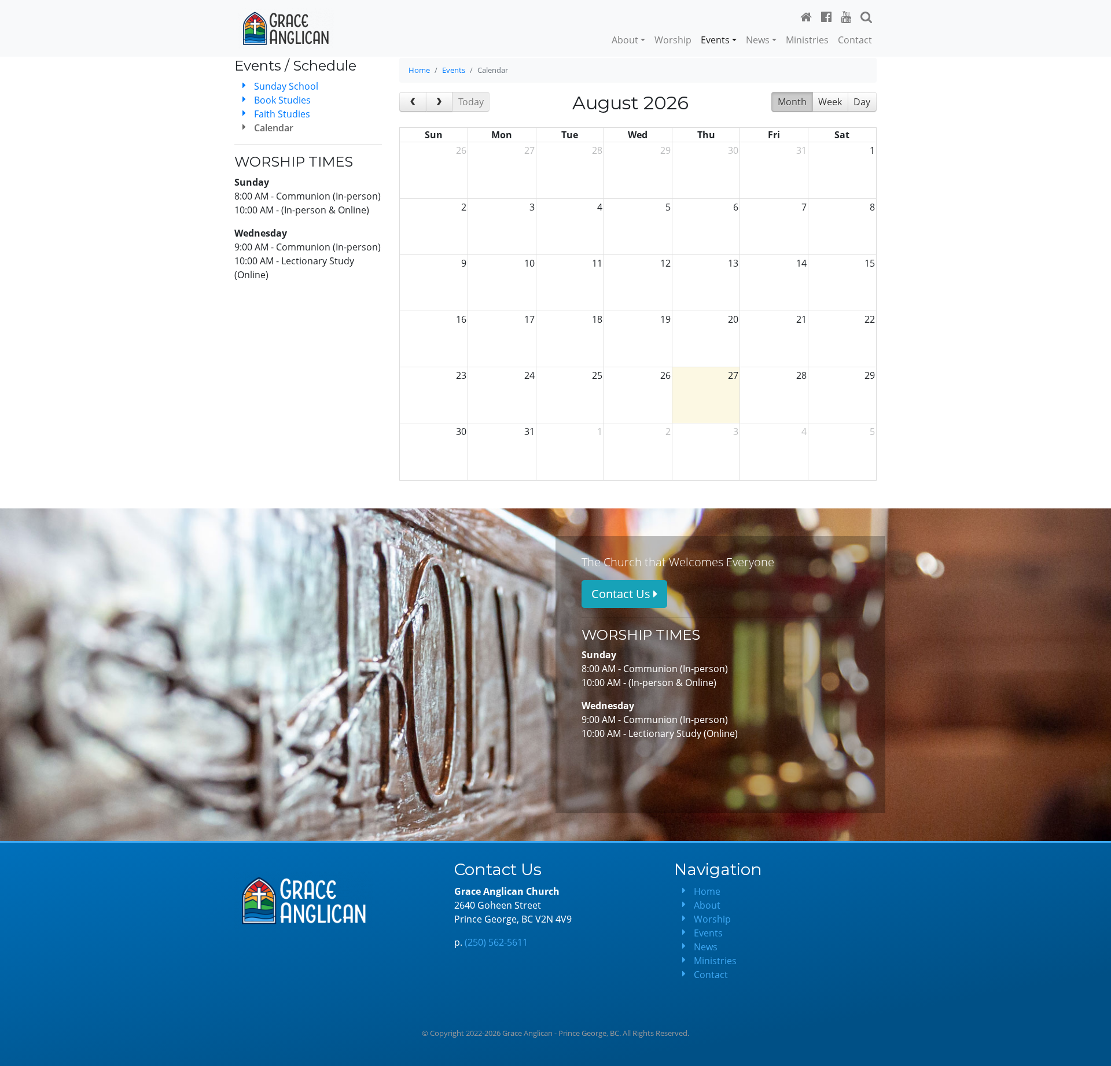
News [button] (758, 40)
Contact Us (622, 594)
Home (419, 70)
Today (471, 101)
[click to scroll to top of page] (1094, 1049)
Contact (855, 40)
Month (792, 101)
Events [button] (715, 40)
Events (453, 70)
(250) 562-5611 (496, 942)
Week (830, 101)
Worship (672, 40)
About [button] (625, 40)
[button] (866, 16)
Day (862, 101)
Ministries (807, 40)
